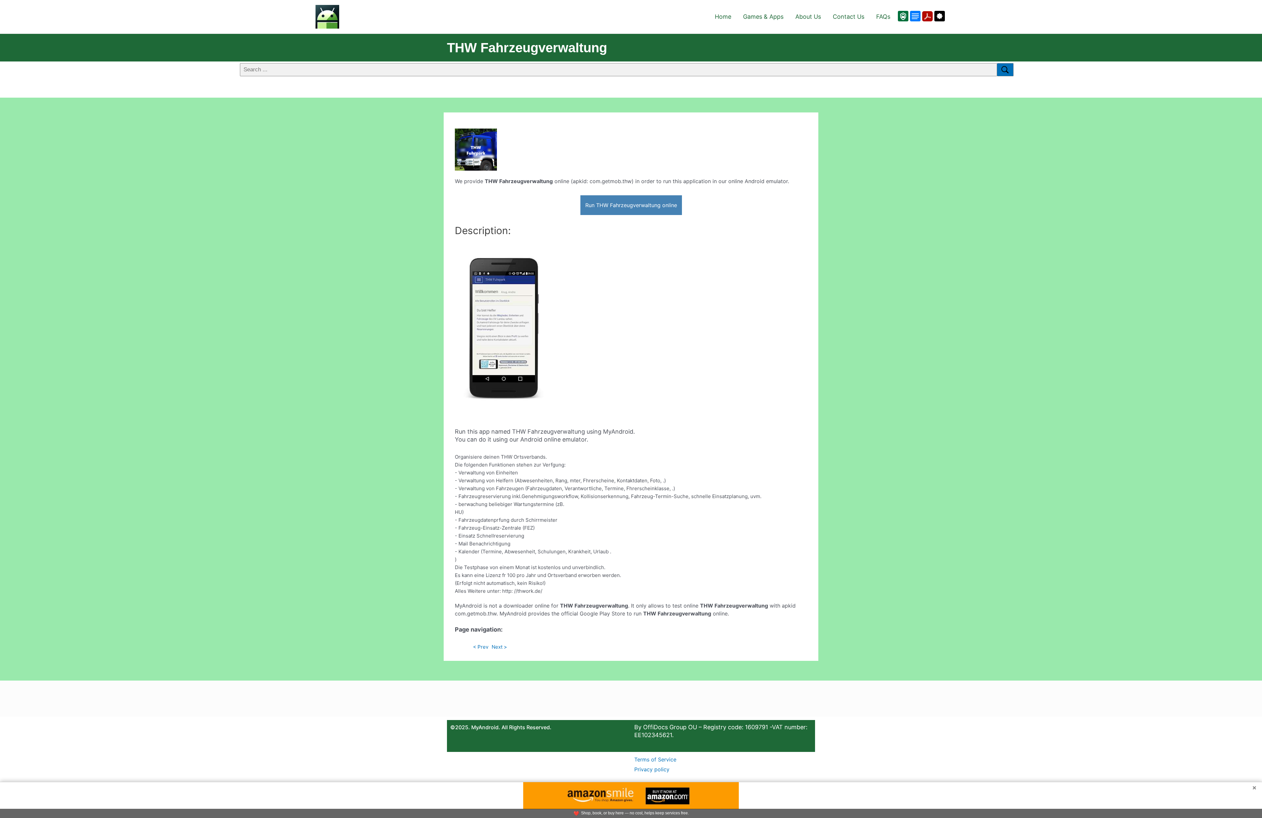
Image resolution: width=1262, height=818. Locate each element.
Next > (499, 647)
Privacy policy (651, 769)
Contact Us (848, 16)
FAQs (883, 16)
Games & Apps (763, 16)
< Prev (480, 647)
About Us (808, 16)
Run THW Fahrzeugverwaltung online (631, 205)
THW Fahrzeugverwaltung (527, 47)
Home (723, 16)
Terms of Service (655, 759)
